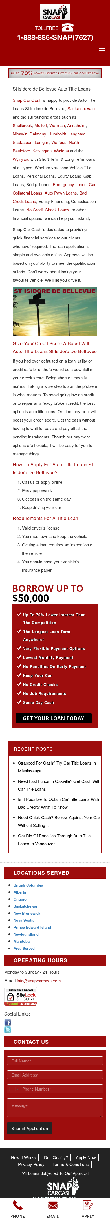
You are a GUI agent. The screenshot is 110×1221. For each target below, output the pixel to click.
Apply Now (86, 1157)
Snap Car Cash (27, 100)
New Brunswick (27, 913)
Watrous (59, 142)
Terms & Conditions (70, 1164)
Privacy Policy (31, 1164)
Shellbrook (22, 125)
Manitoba (22, 941)
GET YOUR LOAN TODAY (53, 718)
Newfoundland (26, 934)
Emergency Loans (70, 184)
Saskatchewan (81, 108)
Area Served (24, 948)
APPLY (88, 1216)
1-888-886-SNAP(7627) (55, 37)
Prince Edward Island (32, 927)
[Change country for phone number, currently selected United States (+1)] (13, 1088)
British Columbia (28, 885)
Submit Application (29, 1128)
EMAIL (53, 1216)
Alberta (20, 892)
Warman (57, 125)
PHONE (17, 1216)
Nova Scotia (24, 920)
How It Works (23, 1157)
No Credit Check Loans (47, 209)
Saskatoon (22, 142)
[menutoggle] (102, 50)
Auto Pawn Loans (61, 193)
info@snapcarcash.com (39, 980)
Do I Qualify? (56, 1157)
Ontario (20, 899)
